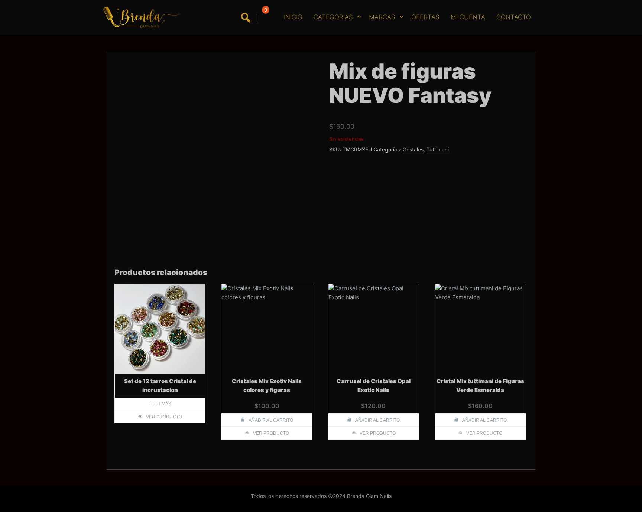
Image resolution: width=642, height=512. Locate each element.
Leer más (160, 404)
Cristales (413, 149)
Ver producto (164, 417)
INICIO (293, 17)
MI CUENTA (468, 17)
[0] (264, 18)
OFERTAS (425, 17)
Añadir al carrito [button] (271, 420)
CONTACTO (513, 17)
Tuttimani (438, 149)
